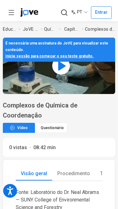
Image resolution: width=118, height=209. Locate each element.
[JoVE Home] (29, 12)
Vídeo (22, 128)
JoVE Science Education (30, 29)
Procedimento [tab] (73, 173)
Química (50, 29)
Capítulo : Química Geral (71, 29)
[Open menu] (11, 13)
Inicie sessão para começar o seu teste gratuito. (49, 56)
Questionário (52, 128)
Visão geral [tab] (34, 173)
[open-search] (64, 12)
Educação (9, 29)
